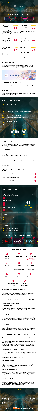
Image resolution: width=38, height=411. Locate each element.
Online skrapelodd (4, 403)
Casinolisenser (4, 397)
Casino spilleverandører (5, 398)
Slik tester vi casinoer (32, 397)
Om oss (30, 395)
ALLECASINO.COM (32, 394)
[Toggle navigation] (35, 2)
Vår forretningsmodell (32, 398)
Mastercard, (32, 258)
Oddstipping (4, 402)
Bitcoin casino (4, 395)
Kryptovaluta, (29, 259)
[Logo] (8, 408)
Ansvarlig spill (31, 399)
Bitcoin (33, 259)
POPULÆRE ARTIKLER (6, 394)
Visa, (29, 258)
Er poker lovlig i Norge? (5, 399)
